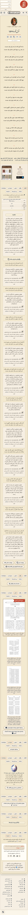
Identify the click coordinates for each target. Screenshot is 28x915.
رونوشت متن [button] (21, 562)
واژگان (20, 188)
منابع (9, 902)
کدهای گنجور (7, 879)
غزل (12, 203)
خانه (22, 879)
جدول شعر (21, 883)
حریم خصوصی (7, 906)
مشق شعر (10, 188)
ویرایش (6, 252)
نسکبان (8, 896)
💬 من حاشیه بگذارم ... (12, 841)
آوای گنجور (8, 890)
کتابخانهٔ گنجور (7, 884)
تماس (9, 904)
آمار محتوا (21, 907)
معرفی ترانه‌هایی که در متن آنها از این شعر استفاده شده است (14, 804)
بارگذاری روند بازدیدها (14, 822)
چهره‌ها (21, 903)
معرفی (22, 899)
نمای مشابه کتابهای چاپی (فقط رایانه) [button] (15, 566)
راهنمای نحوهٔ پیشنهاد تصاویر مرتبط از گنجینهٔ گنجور (14, 732)
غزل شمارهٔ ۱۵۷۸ (14, 31)
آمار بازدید (8, 901)
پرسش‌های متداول (19, 901)
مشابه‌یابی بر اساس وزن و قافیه (15, 787)
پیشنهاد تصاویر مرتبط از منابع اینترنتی (15, 727)
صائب (19, 26)
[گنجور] (24, 4)
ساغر (9, 883)
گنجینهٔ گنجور (7, 886)
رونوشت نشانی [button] (9, 562)
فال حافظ (21, 884)
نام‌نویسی (20, 865)
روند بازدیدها (14, 191)
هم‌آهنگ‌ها (4, 188)
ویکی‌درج (11, 206)
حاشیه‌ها (8, 191)
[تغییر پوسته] (3, 912)
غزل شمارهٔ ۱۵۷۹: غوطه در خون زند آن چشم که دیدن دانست (21, 159)
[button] (26, 12)
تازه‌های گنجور (20, 892)
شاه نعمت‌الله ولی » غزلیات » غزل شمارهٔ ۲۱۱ (14, 773)
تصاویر (15, 188)
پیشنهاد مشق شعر (14, 749)
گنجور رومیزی (7, 881)
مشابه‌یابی (21, 890)
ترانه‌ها (20, 191)
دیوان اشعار (14, 26)
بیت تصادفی (21, 881)
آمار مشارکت (7, 899)
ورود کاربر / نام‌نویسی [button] (15, 12)
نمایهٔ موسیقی (20, 886)
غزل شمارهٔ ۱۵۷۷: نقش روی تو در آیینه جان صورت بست (7, 159)
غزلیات (9, 26)
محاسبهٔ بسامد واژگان (15, 583)
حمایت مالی (21, 905)
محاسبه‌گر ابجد (7, 888)
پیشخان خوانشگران (6, 892)
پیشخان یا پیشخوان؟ (6, 894)
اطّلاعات (25, 188)
